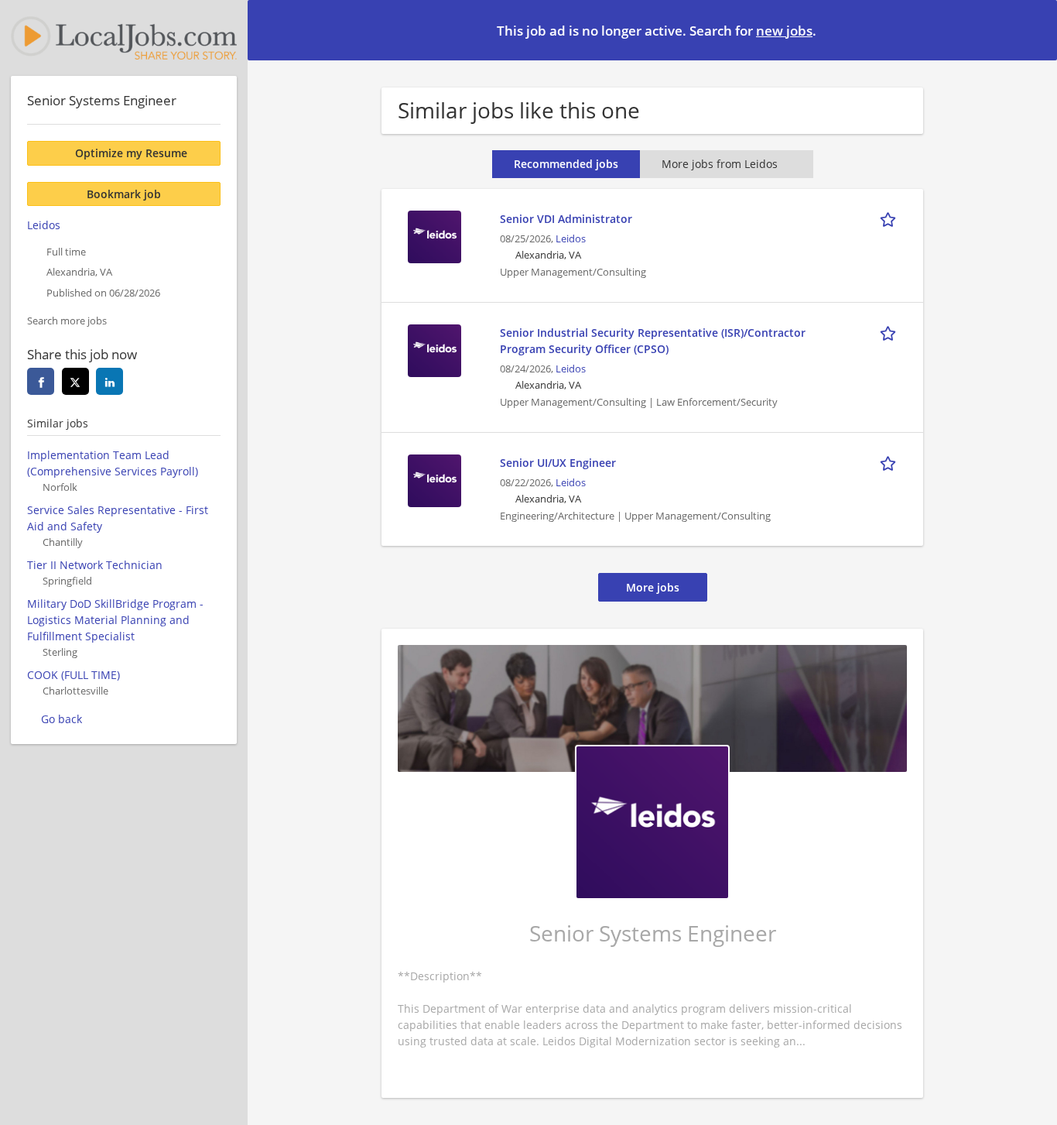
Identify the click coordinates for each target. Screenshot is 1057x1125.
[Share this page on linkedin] (109, 381)
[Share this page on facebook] (40, 381)
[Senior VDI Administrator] (434, 235)
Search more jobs (67, 321)
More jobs (652, 587)
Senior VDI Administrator (566, 218)
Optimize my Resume (131, 153)
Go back (61, 719)
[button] (1033, 29)
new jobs (784, 30)
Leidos (571, 238)
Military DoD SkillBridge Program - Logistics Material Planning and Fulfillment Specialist (115, 619)
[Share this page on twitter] (75, 381)
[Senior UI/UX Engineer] (434, 479)
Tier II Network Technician (94, 564)
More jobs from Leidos (720, 163)
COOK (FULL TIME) (73, 674)
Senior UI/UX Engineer (558, 462)
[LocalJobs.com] (124, 38)
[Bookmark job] (890, 218)
